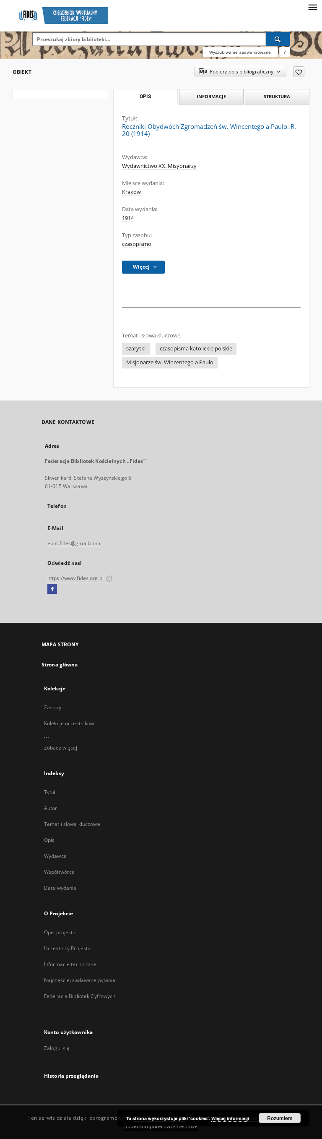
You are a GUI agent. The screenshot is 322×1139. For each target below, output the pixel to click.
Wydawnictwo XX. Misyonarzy (159, 166)
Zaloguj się (57, 1048)
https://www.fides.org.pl (76, 578)
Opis (49, 840)
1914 (128, 218)
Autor (50, 808)
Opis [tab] (145, 96)
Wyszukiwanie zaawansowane (240, 52)
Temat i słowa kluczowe (72, 824)
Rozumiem (280, 1118)
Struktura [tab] (277, 96)
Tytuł (50, 792)
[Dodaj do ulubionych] (298, 71)
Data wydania (60, 887)
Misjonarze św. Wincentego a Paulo (169, 362)
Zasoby (52, 707)
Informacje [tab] (211, 96)
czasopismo (136, 244)
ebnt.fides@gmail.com (73, 543)
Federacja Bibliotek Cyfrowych (79, 996)
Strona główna (60, 664)
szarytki (135, 348)
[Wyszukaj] (278, 39)
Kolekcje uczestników (69, 723)
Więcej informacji (230, 1118)
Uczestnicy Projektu (67, 948)
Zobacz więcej (61, 747)
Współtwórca (59, 871)
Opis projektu (60, 932)
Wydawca (55, 855)
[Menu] (312, 6)
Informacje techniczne (70, 964)
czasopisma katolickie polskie (196, 348)
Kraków (131, 192)
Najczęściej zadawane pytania (79, 980)
